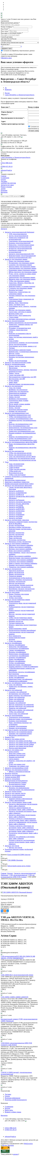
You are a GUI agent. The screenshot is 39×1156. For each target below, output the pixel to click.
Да (6, 88)
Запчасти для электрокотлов (14, 451)
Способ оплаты (6, 41)
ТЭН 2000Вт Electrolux (15, 860)
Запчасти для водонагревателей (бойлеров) (19, 232)
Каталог (7, 1108)
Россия (7, 93)
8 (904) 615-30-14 (6, 166)
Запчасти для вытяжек (12, 779)
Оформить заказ (7, 48)
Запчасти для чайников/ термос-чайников (19, 683)
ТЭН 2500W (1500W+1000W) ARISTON (14, 997)
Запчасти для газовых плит (14, 750)
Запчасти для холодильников (14, 321)
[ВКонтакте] (2, 911)
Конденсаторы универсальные (15, 480)
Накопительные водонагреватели (16, 780)
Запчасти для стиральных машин (16, 259)
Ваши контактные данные (10, 23)
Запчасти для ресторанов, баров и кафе (18, 802)
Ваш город (5, 31)
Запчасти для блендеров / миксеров (17, 520)
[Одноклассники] (5, 911)
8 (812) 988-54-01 (6, 163)
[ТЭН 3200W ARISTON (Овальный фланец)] (16, 892)
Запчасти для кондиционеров (15, 795)
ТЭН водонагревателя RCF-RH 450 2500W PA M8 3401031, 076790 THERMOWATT (18, 957)
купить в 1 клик (15, 907)
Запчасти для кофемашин (13, 643)
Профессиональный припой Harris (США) (19, 484)
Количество (5, 44)
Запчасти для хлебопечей (13, 690)
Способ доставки (6, 37)
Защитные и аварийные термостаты (17, 482)
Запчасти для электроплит (14, 386)
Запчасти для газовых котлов (15, 739)
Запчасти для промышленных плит (17, 413)
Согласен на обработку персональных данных (19, 50)
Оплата (7, 1096)
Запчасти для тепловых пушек (15, 775)
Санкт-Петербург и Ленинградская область (19, 95)
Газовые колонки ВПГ (12, 777)
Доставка (8, 1094)
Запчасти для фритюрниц (13, 797)
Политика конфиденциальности (16, 1100)
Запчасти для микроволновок (15, 364)
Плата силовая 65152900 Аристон (18, 854)
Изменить (8, 89)
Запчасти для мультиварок (14, 715)
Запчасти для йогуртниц (13, 791)
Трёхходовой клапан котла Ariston (18, 866)
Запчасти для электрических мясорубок (18, 485)
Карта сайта (9, 1110)
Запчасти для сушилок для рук (15, 793)
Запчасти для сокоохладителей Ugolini (18, 362)
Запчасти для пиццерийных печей (16, 768)
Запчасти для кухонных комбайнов (17, 543)
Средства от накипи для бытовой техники (19, 730)
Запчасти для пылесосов (13, 569)
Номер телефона (7, 27)
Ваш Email (5, 29)
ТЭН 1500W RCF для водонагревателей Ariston (17, 975)
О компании (9, 1106)
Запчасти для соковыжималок (15, 786)
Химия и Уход (9, 737)
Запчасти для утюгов (12, 846)
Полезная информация (12, 1098)
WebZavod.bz (28, 1143)
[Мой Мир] (7, 911)
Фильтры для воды (11, 773)
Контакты (4, 1115)
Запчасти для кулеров (12, 592)
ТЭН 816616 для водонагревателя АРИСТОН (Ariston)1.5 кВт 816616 (16, 1044)
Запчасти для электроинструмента (16, 770)
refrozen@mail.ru (6, 170)
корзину (16, 1154)
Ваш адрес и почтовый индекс (12, 33)
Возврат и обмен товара (13, 1112)
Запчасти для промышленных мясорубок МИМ (21, 442)
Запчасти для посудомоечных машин (17, 599)
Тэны (6, 462)
